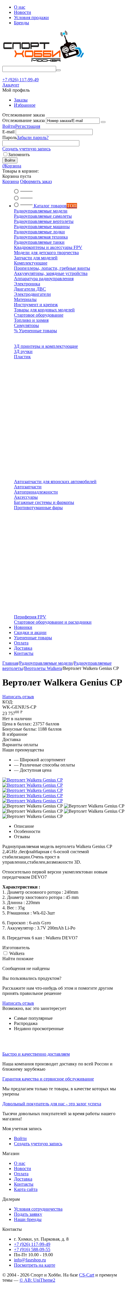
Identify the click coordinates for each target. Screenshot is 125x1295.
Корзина (10, 181)
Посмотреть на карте (34, 1265)
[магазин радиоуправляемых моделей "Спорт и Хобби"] (43, 63)
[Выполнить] (103, 122)
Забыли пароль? (33, 137)
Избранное (24, 105)
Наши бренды (28, 1219)
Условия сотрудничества (38, 1209)
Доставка (23, 1178)
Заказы (21, 99)
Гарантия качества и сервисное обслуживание (48, 1078)
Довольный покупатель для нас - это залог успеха (51, 1103)
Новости (22, 12)
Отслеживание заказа (23, 120)
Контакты (23, 1184)
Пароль (9, 137)
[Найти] (58, 70)
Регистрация (27, 126)
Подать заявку (28, 1214)
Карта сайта (26, 1189)
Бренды (21, 22)
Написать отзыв (18, 696)
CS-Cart (86, 1274)
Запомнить (19, 154)
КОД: (7, 701)
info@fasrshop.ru (30, 1259)
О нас (19, 7)
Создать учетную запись (26, 148)
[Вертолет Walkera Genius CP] (32, 779)
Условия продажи (31, 17)
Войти (8, 126)
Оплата (21, 1173)
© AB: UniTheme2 (37, 1280)
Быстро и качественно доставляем (36, 1054)
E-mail (8, 131)
